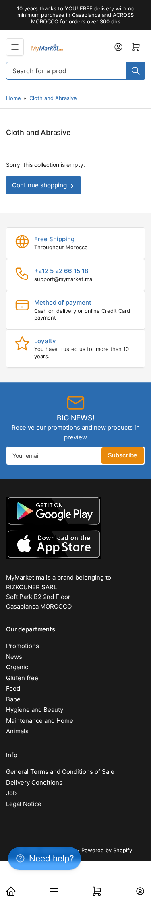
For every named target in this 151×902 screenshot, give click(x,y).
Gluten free (22, 678)
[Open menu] (15, 47)
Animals (17, 731)
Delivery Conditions (34, 782)
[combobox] (75, 71)
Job (11, 793)
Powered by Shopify (106, 850)
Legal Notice (23, 804)
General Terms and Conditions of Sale (60, 771)
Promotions (22, 646)
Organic (17, 667)
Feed (13, 688)
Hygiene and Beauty (34, 709)
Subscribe (122, 455)
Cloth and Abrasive (53, 98)
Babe (13, 699)
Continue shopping (39, 185)
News (14, 656)
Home (13, 98)
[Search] (136, 70)
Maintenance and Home (39, 720)
